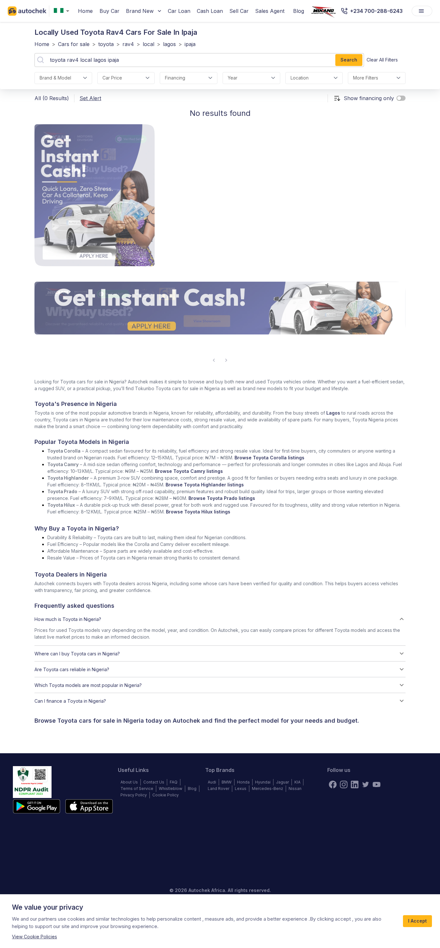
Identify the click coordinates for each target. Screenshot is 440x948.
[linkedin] (354, 784)
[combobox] (63, 11)
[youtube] (376, 784)
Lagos (333, 413)
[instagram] (343, 784)
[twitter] (365, 784)
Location (300, 77)
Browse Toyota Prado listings (221, 498)
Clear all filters (382, 59)
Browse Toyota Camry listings (189, 471)
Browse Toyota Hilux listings (198, 511)
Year (232, 77)
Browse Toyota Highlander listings (205, 484)
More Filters (365, 77)
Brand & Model (55, 77)
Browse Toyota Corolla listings (269, 457)
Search (348, 59)
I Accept (417, 921)
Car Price (112, 77)
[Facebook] (332, 784)
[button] (220, 619)
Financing (175, 77)
